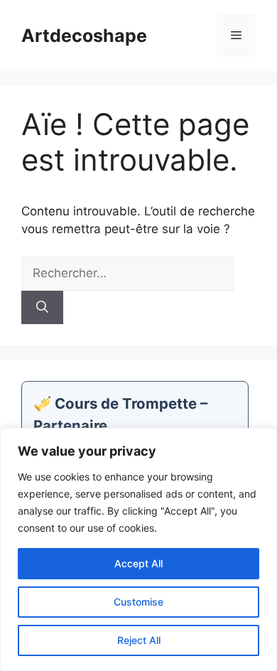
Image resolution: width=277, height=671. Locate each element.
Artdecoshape (84, 35)
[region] (138, 549)
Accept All (138, 563)
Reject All (139, 640)
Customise (138, 602)
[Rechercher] (42, 308)
